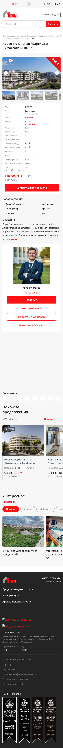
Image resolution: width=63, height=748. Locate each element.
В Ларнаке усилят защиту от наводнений (19, 552)
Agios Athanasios (30, 122)
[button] (57, 73)
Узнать (28, 127)
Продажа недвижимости (38, 36)
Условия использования (15, 679)
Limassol (29, 117)
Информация (10, 595)
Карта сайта (8, 669)
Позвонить (31, 300)
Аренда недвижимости (16, 601)
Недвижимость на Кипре (13, 36)
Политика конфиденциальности (19, 674)
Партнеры (7, 664)
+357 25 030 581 (51, 4)
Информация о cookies (14, 684)
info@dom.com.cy (53, 581)
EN (17, 4)
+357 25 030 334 (51, 578)
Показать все (51, 419)
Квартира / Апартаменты (13, 38)
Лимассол (55, 36)
